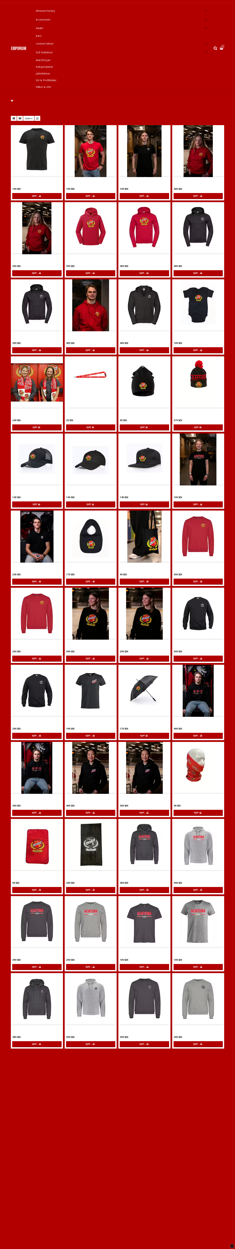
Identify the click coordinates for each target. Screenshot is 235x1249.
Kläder (39, 28)
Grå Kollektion (44, 52)
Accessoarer (43, 19)
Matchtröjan (43, 60)
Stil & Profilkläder (46, 80)
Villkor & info (43, 87)
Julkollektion (43, 73)
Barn (38, 35)
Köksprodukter (44, 66)
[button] (222, 48)
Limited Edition (45, 43)
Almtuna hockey (45, 10)
